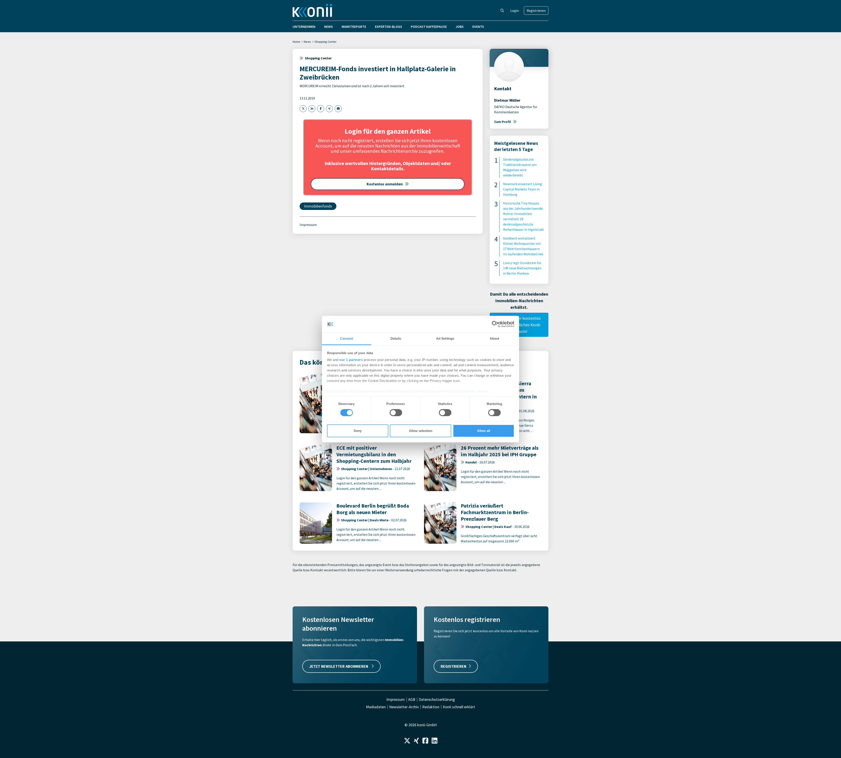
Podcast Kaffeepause (429, 26)
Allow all (483, 431)
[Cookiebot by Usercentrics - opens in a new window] (495, 324)
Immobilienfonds (318, 206)
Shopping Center (325, 42)
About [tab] (494, 338)
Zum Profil (502, 121)
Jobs (460, 26)
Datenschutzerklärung (437, 699)
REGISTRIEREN (453, 666)
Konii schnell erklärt (459, 707)
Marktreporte (354, 26)
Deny (358, 431)
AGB (411, 699)
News (328, 26)
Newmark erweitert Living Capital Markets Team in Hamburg (522, 189)
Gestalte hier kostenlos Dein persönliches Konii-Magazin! (519, 324)
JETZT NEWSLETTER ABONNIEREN (339, 666)
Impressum (308, 224)
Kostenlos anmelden (385, 183)
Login (514, 10)
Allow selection (420, 431)
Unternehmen (304, 26)
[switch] (396, 412)
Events (478, 26)
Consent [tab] (346, 338)
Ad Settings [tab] (445, 338)
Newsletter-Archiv (404, 707)
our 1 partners (351, 360)
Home (296, 42)
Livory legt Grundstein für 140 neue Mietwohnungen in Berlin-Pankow (522, 268)
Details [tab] (395, 338)
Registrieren (536, 10)
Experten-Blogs (388, 26)
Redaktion (430, 707)
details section (476, 391)
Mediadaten (376, 707)
